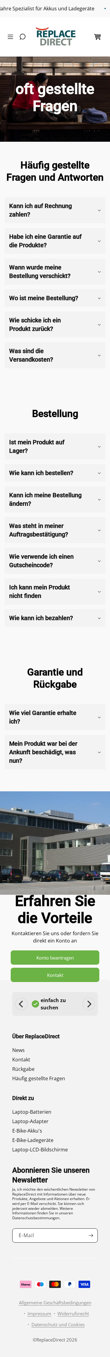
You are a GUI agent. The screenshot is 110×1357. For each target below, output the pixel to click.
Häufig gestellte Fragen (38, 1078)
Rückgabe (23, 1069)
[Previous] (21, 1004)
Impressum (39, 1313)
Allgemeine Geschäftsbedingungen (55, 1303)
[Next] (88, 1004)
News (18, 1050)
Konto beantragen (55, 958)
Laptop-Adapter (30, 1121)
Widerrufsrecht (73, 1313)
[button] (11, 37)
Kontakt (55, 975)
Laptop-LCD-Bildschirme (40, 1149)
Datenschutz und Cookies (58, 1324)
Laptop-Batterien (31, 1112)
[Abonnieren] (90, 1235)
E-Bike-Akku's (27, 1130)
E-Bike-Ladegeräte (32, 1140)
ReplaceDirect (50, 1340)
